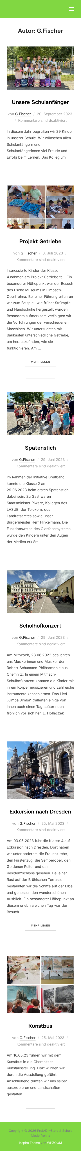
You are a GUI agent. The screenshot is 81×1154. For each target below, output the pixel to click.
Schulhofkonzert (40, 625)
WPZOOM (54, 1143)
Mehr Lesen (43, 362)
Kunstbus (40, 1026)
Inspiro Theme (29, 1143)
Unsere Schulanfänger (40, 102)
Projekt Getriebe (40, 241)
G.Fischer (23, 114)
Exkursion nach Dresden (40, 811)
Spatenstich (40, 447)
